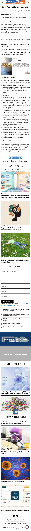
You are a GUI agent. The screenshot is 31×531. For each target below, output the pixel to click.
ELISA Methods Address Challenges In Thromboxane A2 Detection (14, 319)
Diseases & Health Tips (14, 10)
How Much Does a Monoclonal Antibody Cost (12, 323)
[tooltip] (10, 158)
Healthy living (23, 161)
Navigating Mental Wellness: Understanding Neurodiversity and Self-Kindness (14, 229)
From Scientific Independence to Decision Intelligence (14, 327)
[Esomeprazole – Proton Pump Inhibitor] (15, 353)
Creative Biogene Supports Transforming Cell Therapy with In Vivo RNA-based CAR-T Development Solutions (16, 310)
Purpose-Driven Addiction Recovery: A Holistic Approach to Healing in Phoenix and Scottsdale (15, 196)
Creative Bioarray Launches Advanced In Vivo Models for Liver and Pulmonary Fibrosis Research (16, 314)
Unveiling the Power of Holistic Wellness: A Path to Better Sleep (15, 261)
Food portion (6, 161)
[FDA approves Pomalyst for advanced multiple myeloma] (15, 339)
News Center (24, 10)
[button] (28, 2)
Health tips (15, 161)
